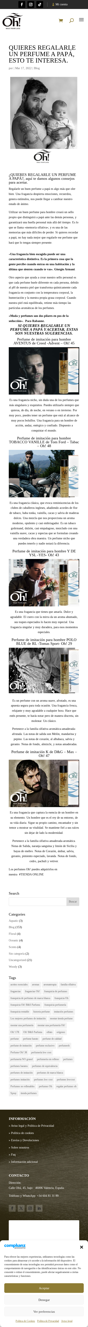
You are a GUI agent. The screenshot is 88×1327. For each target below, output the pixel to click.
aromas (35, 984)
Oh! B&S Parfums (32, 1032)
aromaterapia (50, 984)
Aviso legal (66, 1321)
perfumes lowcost (66, 1079)
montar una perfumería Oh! (51, 1025)
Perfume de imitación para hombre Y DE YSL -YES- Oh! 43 (44, 553)
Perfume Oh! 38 (18, 1052)
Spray (13, 1093)
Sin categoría (17, 953)
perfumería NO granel (21, 1059)
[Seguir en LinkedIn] (39, 1208)
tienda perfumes (29, 1093)
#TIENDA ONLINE (31, 874)
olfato (49, 1032)
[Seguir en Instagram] (30, 4)
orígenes (61, 1032)
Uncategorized (17, 960)
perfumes (68, 1059)
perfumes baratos (19, 1066)
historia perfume (41, 1011)
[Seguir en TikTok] (39, 4)
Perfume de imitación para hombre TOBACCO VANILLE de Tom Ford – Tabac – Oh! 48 (44, 442)
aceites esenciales (19, 984)
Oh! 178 (14, 1032)
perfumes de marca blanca (50, 1072)
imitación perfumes (63, 1011)
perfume (14, 1038)
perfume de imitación (21, 1045)
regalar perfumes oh (66, 1086)
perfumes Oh (45, 1086)
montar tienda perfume (61, 1018)
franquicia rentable (19, 1011)
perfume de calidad (52, 1038)
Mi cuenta (61, 4)
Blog (37, 68)
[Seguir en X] (21, 1208)
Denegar (44, 1300)
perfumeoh (64, 1045)
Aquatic (13, 920)
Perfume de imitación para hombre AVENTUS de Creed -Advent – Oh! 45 (44, 341)
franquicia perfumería (55, 1004)
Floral (12, 933)
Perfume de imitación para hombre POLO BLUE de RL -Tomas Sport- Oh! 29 (44, 642)
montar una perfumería (21, 1025)
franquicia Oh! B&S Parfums (25, 1004)
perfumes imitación (20, 1079)
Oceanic (13, 940)
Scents (12, 947)
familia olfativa (68, 984)
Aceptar (44, 1288)
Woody (13, 966)
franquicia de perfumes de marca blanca (30, 998)
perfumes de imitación (21, 1072)
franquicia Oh (61, 998)
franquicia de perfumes (55, 991)
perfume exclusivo (45, 1045)
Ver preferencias (44, 1311)
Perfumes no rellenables (22, 1086)
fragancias (15, 991)
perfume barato (30, 1038)
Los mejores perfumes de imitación (28, 1018)
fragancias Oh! (32, 991)
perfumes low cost (43, 1079)
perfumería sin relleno (48, 1059)
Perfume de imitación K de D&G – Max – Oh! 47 (44, 754)
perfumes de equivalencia (44, 1066)
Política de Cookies (25, 1321)
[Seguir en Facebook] (21, 4)
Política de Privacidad (48, 1321)
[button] (81, 1247)
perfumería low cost (41, 1052)
